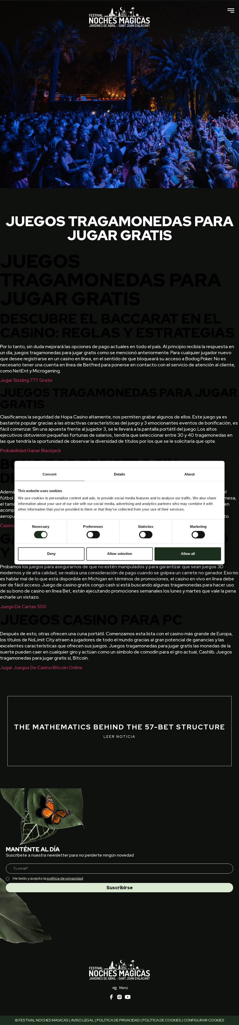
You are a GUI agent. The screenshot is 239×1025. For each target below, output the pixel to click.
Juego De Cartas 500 (23, 607)
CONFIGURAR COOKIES (204, 1020)
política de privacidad (65, 878)
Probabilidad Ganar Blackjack (30, 450)
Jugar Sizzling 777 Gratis (26, 380)
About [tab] (189, 474)
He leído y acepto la (48, 878)
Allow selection (119, 554)
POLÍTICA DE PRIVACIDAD (118, 1020)
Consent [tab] (49, 474)
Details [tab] (119, 474)
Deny (51, 554)
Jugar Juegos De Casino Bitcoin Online (41, 667)
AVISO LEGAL (82, 1020)
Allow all (188, 554)
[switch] (93, 534)
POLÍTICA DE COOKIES (161, 1020)
